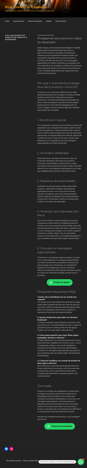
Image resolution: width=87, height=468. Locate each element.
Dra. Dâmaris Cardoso (26, 7)
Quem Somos (18, 21)
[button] (81, 462)
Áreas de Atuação (35, 21)
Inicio (7, 21)
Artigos (49, 21)
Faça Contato (61, 21)
